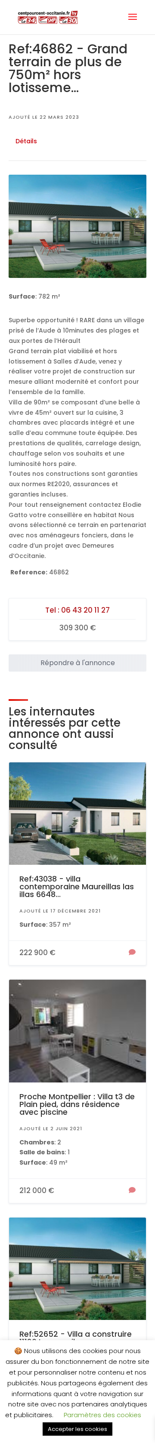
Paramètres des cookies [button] (102, 1414)
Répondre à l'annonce (77, 663)
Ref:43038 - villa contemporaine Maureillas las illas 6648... (76, 886)
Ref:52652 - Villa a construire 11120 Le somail (75, 1338)
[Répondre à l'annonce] (132, 953)
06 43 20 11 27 (85, 610)
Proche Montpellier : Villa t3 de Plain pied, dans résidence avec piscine (77, 1104)
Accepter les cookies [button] (77, 1429)
